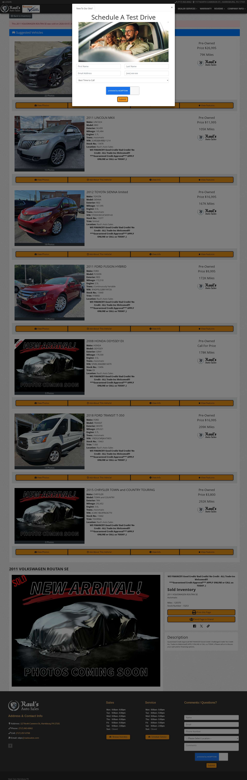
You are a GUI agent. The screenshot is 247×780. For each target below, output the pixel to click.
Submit (122, 99)
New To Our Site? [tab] (84, 8)
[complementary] (239, 772)
